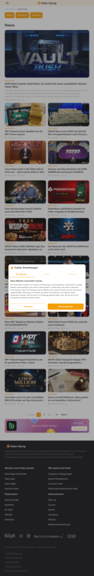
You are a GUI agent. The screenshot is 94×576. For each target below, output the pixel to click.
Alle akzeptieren (65, 306)
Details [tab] (47, 274)
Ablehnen (28, 306)
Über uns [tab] (73, 274)
